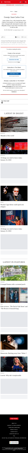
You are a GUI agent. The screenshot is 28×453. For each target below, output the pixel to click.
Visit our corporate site (18, 448)
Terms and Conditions (14, 427)
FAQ (14, 435)
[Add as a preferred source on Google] (14, 442)
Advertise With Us (14, 433)
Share (4, 37)
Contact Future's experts (14, 425)
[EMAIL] (2, 102)
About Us (14, 423)
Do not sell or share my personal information (14, 437)
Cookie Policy (14, 431)
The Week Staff (9, 30)
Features (14, 14)
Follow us (18, 37)
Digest (16, 11)
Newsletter (24, 37)
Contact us (14, 91)
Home (11, 11)
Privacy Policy (14, 429)
